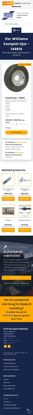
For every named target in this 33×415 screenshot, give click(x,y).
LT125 (17, 147)
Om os (6, 398)
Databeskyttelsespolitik (12, 408)
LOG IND (18, 17)
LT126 (21, 147)
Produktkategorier (10, 363)
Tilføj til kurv (16, 132)
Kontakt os (7, 402)
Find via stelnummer (11, 366)
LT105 (7, 147)
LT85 (18, 149)
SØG (27, 24)
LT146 (7, 149)
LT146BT (13, 149)
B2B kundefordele (10, 385)
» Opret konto (22, 15)
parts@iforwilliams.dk (14, 341)
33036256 (10, 343)
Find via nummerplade (11, 369)
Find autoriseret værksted (16, 283)
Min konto (7, 382)
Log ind (6, 379)
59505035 (8, 315)
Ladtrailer (8, 157)
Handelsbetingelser (10, 405)
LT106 (12, 147)
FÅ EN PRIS (16, 278)
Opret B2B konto (9, 389)
